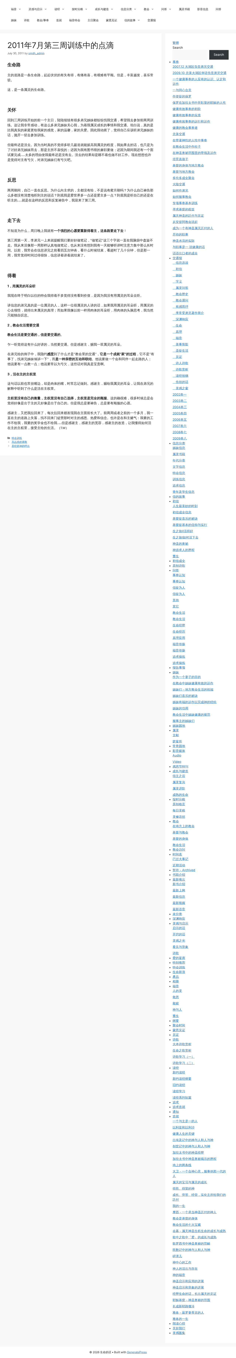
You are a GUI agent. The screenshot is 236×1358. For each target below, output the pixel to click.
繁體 (176, 43)
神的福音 (179, 1275)
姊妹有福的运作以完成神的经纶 (194, 702)
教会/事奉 (43, 20)
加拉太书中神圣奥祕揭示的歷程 (194, 1159)
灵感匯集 (179, 1333)
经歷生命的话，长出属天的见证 (194, 1294)
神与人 (177, 1009)
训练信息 (179, 479)
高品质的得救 (19, 441)
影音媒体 (179, 751)
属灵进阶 (179, 788)
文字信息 (179, 467)
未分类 (177, 914)
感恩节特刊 (180, 766)
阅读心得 (179, 1323)
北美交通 (179, 134)
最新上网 (179, 890)
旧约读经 (179, 1085)
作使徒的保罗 (182, 96)
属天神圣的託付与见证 (188, 215)
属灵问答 (180, 288)
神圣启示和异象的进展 (188, 1287)
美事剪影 (180, 344)
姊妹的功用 (180, 708)
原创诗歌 (179, 565)
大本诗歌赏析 (182, 1044)
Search (178, 47)
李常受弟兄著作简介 (188, 313)
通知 (176, 1112)
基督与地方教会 (184, 172)
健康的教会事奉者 (185, 128)
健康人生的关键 (184, 1134)
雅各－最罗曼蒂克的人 (188, 1312)
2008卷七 (180, 432)
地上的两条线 (182, 1165)
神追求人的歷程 (184, 550)
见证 (177, 357)
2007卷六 (180, 426)
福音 (14, 9)
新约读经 (179, 1072)
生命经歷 (179, 625)
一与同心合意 (182, 90)
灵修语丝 (179, 817)
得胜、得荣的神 (184, 1188)
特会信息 (179, 473)
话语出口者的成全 (185, 253)
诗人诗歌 (180, 363)
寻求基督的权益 (184, 209)
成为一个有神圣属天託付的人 (193, 228)
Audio (177, 755)
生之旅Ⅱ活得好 (183, 531)
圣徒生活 (180, 350)
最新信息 (179, 897)
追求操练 (179, 657)
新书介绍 (179, 884)
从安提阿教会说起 (185, 222)
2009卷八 (180, 438)
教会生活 (179, 613)
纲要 (176, 1021)
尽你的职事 (180, 234)
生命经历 (179, 631)
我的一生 (179, 1206)
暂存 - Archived (184, 870)
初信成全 (179, 561)
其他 (176, 600)
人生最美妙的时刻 (185, 506)
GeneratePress (137, 1352)
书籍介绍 (179, 875)
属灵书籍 (184, 9)
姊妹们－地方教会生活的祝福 (193, 689)
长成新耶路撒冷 (184, 1306)
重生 (176, 556)
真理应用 (179, 638)
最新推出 (179, 879)
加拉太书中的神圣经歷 (188, 1152)
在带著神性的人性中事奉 (190, 140)
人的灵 (177, 991)
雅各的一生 (180, 1319)
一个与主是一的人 (185, 1121)
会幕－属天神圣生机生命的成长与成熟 (199, 1231)
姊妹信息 (179, 448)
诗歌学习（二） (184, 1063)
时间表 (177, 854)
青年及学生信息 (184, 492)
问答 (164, 9)
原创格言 (179, 804)
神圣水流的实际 (184, 241)
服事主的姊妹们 (184, 721)
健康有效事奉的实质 (187, 115)
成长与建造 (102, 9)
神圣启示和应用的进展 (188, 1281)
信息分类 (126, 9)
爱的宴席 (179, 958)
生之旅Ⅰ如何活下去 (185, 537)
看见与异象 (180, 947)
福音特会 (74, 20)
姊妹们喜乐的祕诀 (185, 696)
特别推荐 (179, 962)
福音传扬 (179, 644)
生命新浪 (179, 972)
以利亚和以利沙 (184, 1127)
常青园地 (179, 746)
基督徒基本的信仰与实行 (190, 525)
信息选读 (180, 263)
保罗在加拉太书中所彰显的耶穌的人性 (199, 102)
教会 (146, 9)
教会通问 (180, 300)
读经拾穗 (180, 376)
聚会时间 (179, 1025)
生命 (177, 325)
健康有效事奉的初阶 (187, 109)
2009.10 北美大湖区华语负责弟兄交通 (199, 73)
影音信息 (202, 9)
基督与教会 (180, 832)
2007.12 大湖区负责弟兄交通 (193, 66)
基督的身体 (180, 839)
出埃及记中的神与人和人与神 (193, 1140)
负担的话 (180, 382)
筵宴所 (177, 741)
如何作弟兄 (180, 190)
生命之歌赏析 (182, 1050)
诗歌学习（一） (184, 1057)
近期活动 (179, 865)
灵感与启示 (35, 9)
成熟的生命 (180, 795)
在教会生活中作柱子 (187, 146)
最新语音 (179, 909)
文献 (176, 735)
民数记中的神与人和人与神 (191, 1250)
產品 (176, 977)
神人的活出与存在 (185, 1268)
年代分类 (179, 460)
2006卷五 (180, 419)
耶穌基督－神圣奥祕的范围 (191, 1300)
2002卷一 (180, 394)
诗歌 (27, 20)
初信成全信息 (182, 512)
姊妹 (14, 20)
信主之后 (179, 776)
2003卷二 (180, 401)
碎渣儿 (177, 1256)
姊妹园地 (179, 726)
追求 (176, 1102)
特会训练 (17, 438)
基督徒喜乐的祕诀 (185, 518)
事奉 (176, 62)
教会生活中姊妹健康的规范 (191, 714)
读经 (57, 9)
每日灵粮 (179, 810)
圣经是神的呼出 (21, 445)
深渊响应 (180, 319)
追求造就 (179, 1107)
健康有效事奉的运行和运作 (191, 121)
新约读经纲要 (182, 1079)
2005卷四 (180, 413)
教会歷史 (180, 294)
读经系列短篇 (182, 1097)
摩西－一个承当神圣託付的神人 (194, 1212)
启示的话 (179, 928)
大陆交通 (179, 184)
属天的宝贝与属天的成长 (190, 1182)
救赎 (176, 1003)
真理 (177, 332)
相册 (176, 981)
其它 (176, 606)
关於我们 (179, 1328)
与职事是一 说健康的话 (189, 247)
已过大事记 (180, 859)
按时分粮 (77, 9)
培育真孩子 (180, 159)
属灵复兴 (179, 782)
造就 (59, 20)
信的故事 (130, 20)
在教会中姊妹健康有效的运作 (193, 683)
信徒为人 (179, 587)
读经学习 (179, 1091)
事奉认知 (179, 575)
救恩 (176, 997)
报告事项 (179, 667)
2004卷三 (180, 407)
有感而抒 (180, 306)
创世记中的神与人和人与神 (191, 1146)
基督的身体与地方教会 (188, 165)
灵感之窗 (180, 388)
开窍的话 (179, 934)
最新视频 (179, 903)
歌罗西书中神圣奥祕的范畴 (191, 1243)
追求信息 (179, 485)
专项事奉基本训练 (185, 203)
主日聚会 (93, 20)
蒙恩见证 (111, 20)
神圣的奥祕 (180, 544)
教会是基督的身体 (185, 1218)
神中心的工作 (182, 1262)
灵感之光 (179, 940)
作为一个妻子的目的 (187, 677)
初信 (177, 269)
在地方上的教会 (184, 826)
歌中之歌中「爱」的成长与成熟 (194, 1237)
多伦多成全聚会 (184, 178)
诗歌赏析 (180, 369)
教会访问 (179, 849)
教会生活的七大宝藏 (187, 1225)
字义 (177, 281)
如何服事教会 (182, 197)
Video (177, 762)
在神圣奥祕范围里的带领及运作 (194, 153)
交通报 (152, 20)
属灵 (176, 730)
